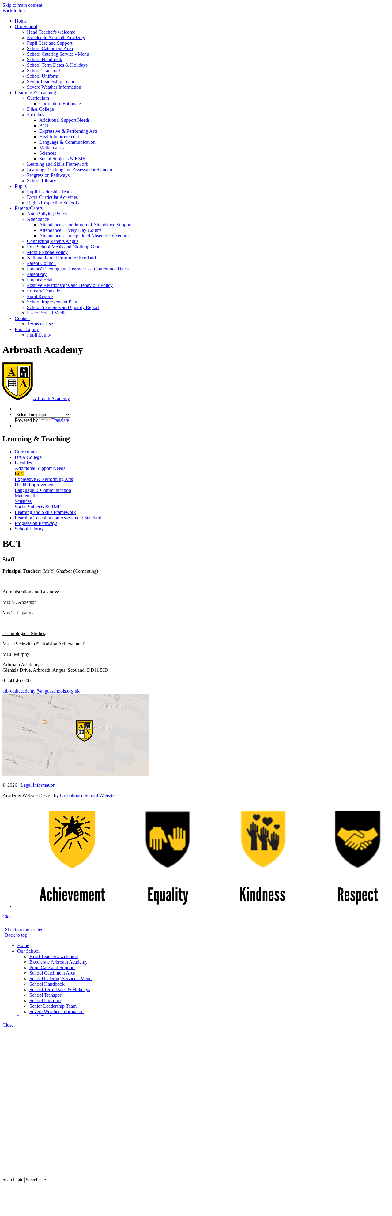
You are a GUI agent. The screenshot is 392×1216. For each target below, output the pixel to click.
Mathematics (51, 147)
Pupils (21, 186)
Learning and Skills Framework (57, 164)
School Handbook (44, 59)
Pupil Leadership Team (49, 191)
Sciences (47, 153)
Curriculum (38, 98)
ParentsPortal (39, 279)
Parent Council (41, 263)
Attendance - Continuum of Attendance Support (85, 224)
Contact (22, 318)
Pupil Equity (27, 329)
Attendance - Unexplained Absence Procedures (84, 235)
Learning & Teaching (35, 92)
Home (21, 21)
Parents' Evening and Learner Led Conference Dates (78, 268)
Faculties (35, 114)
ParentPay (37, 274)
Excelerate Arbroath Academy (56, 37)
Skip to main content (22, 5)
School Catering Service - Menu (58, 54)
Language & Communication (67, 142)
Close (7, 916)
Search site (12, 1179)
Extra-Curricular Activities (52, 197)
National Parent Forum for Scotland (61, 257)
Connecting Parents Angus (52, 241)
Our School (26, 26)
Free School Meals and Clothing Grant (64, 246)
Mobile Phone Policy (47, 252)
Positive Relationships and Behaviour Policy (70, 285)
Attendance (38, 219)
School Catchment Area (50, 48)
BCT (44, 125)
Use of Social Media (46, 312)
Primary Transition (45, 290)
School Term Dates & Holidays (57, 65)
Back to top (13, 10)
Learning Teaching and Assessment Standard (70, 169)
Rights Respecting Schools (53, 202)
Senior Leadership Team (50, 81)
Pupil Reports (40, 296)
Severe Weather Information (54, 87)
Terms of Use (40, 323)
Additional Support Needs (64, 120)
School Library (41, 180)
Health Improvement (59, 136)
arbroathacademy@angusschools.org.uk (41, 691)
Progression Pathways (48, 175)
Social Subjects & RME (62, 158)
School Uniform (42, 76)
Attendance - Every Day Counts (70, 230)
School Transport (43, 70)
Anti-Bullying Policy (47, 213)
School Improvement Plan (52, 301)
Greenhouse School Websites (88, 795)
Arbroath (51, 398)
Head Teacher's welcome (51, 32)
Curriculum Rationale (60, 103)
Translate (60, 420)
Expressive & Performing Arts (68, 131)
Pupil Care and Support (49, 43)
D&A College (40, 109)
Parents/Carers (29, 208)
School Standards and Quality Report (63, 307)
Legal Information (38, 785)
